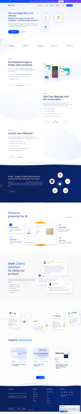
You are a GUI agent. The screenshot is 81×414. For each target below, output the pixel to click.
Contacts (48, 406)
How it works (40, 5)
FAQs (34, 402)
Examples (45, 28)
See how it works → (30, 245)
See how (45, 18)
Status (48, 402)
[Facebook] (64, 396)
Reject (66, 411)
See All (40, 381)
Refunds (23, 411)
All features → (70, 220)
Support (48, 404)
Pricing (46, 5)
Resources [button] (58, 5)
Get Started (69, 5)
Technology (35, 399)
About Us (35, 395)
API (47, 399)
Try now (58, 19)
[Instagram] (69, 396)
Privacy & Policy (11, 411)
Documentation (50, 395)
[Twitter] (67, 396)
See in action (23, 31)
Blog (63, 5)
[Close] (79, 406)
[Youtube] (72, 396)
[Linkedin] (62, 396)
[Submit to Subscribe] (25, 400)
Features (51, 5)
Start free (61, 1)
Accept (62, 411)
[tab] (16, 231)
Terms (18, 411)
